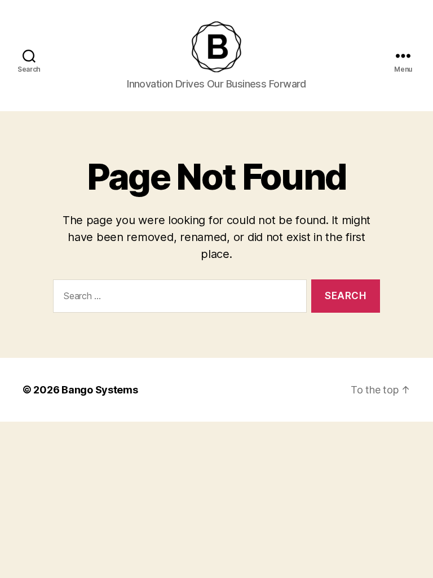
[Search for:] (177, 298)
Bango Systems (99, 390)
